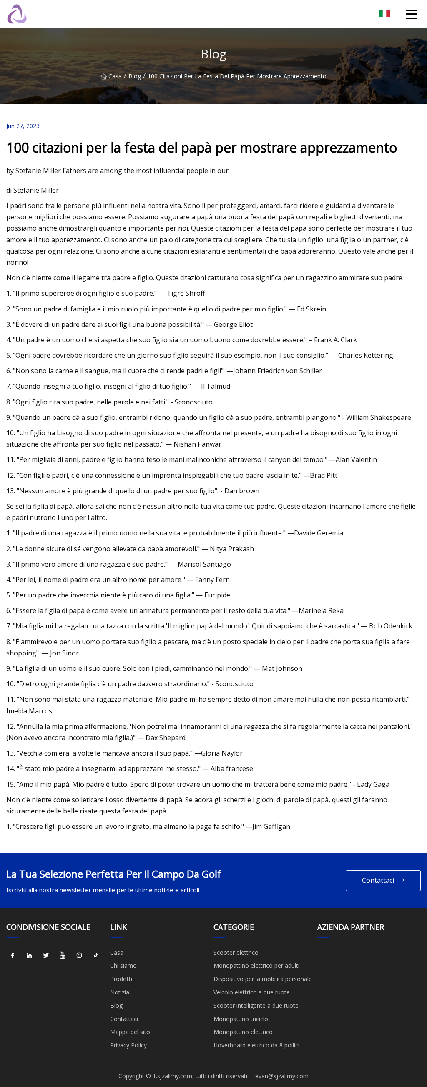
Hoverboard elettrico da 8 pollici (256, 1045)
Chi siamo (123, 965)
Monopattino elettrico (243, 1032)
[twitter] (46, 955)
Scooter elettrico (236, 952)
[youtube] (62, 955)
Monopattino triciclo (241, 1019)
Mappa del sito (130, 1032)
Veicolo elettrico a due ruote (252, 992)
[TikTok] (96, 955)
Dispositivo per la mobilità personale (263, 979)
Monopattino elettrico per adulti (256, 965)
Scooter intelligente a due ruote (256, 1005)
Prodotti (121, 979)
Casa (115, 76)
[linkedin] (29, 955)
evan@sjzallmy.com (282, 1076)
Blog (134, 76)
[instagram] (79, 955)
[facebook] (12, 955)
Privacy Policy (128, 1045)
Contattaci (378, 880)
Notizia (119, 992)
